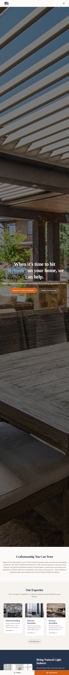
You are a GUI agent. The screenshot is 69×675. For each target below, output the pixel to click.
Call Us (18, 672)
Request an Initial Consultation (23, 290)
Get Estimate (53, 672)
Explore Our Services (48, 290)
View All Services (34, 641)
